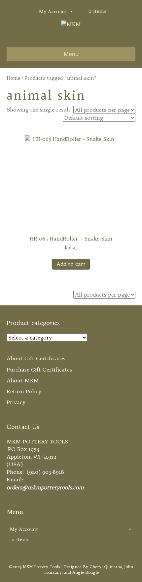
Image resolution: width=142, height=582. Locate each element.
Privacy (16, 402)
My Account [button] (53, 12)
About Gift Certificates (36, 358)
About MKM (23, 380)
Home (13, 78)
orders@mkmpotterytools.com (45, 487)
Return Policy (24, 391)
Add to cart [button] (71, 264)
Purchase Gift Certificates (39, 369)
